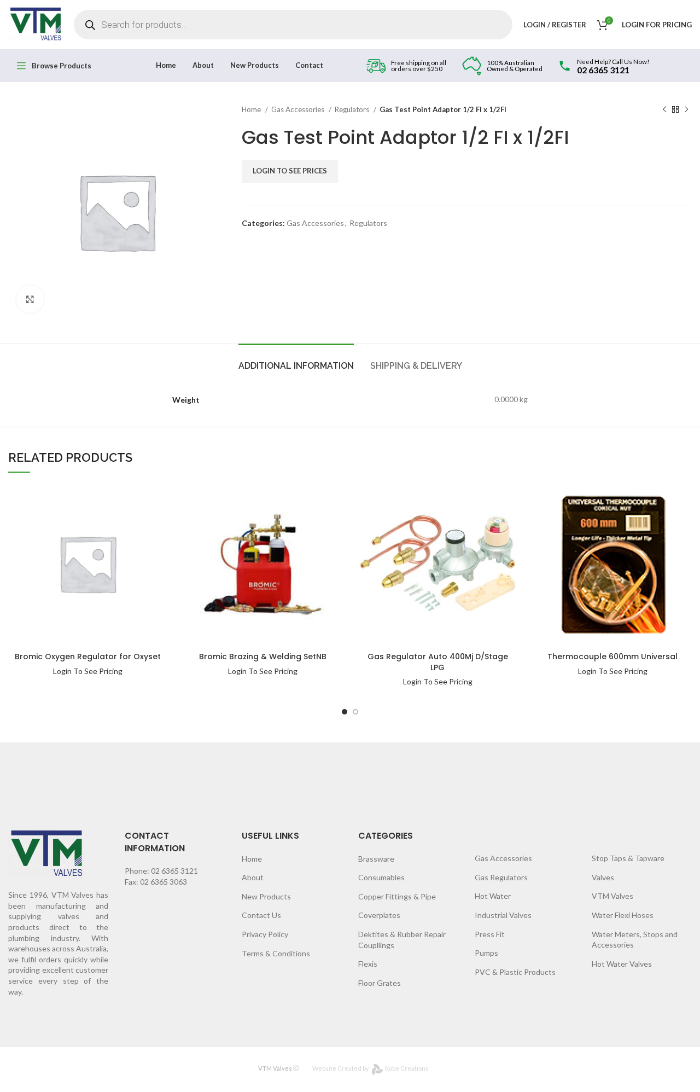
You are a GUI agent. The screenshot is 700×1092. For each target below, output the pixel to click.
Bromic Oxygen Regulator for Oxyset (88, 656)
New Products (266, 896)
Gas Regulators (501, 877)
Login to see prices (290, 170)
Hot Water (493, 896)
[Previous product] (664, 109)
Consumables (381, 877)
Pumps (486, 952)
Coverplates (379, 915)
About (253, 877)
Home (252, 109)
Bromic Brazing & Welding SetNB (262, 656)
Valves (603, 877)
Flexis (367, 963)
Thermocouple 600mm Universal (612, 656)
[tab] (296, 360)
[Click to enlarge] (30, 299)
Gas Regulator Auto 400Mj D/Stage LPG (438, 662)
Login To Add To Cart (131, 498)
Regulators (353, 109)
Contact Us (261, 915)
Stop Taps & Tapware (628, 858)
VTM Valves (612, 896)
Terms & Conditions (276, 953)
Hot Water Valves (622, 963)
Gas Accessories (298, 109)
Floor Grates (379, 983)
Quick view (131, 519)
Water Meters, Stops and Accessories (635, 940)
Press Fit (490, 934)
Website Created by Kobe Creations (370, 1068)
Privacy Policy (265, 934)
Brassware (376, 858)
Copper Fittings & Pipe (397, 896)
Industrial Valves (503, 915)
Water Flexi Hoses (623, 915)
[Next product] (686, 109)
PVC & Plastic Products (515, 972)
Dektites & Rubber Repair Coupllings (402, 940)
